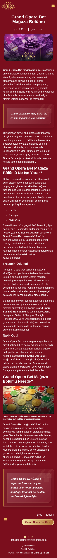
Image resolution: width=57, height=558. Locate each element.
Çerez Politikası (29, 545)
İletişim (49, 514)
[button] (52, 5)
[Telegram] (25, 537)
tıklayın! (41, 118)
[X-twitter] (28, 537)
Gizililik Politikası (28, 549)
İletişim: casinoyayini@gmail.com (29, 540)
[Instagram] (32, 537)
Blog (39, 514)
